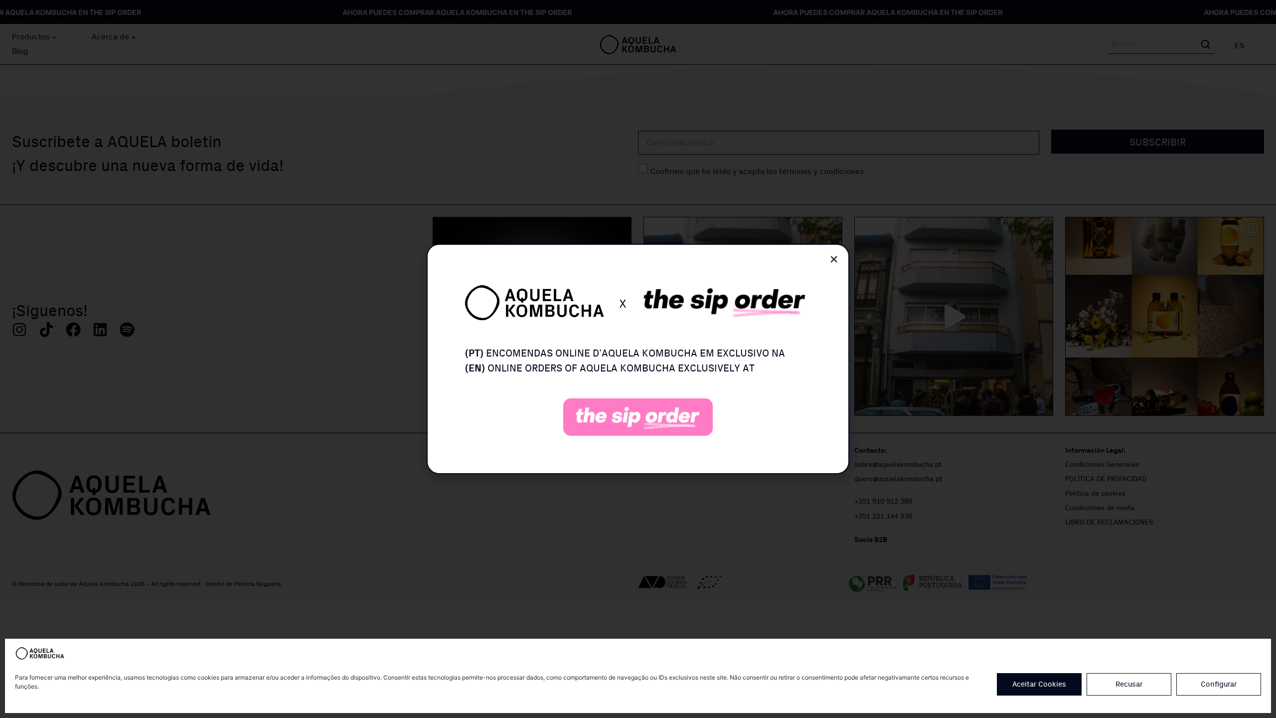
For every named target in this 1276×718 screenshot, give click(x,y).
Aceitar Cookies (1039, 684)
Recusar (1129, 684)
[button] (833, 259)
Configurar (1219, 684)
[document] (638, 359)
